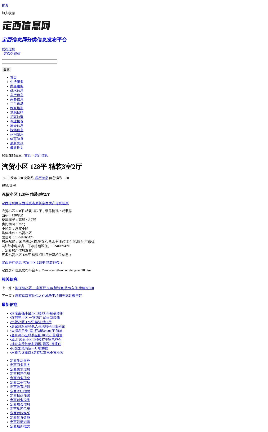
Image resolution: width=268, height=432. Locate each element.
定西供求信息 (20, 369)
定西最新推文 (20, 426)
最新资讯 (16, 143)
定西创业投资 (20, 400)
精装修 (67, 211)
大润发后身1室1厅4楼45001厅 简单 (36, 331)
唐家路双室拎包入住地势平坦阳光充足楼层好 (48, 295)
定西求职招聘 (20, 391)
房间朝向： (10, 224)
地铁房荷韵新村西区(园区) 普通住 (35, 344)
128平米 (17, 215)
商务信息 (16, 99)
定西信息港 (26, 203)
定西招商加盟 (20, 395)
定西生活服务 (20, 360)
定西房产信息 (12, 262)
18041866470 (24, 237)
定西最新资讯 (20, 422)
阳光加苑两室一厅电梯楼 (29, 348)
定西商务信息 (20, 378)
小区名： (8, 228)
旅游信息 (16, 130)
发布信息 (8, 49)
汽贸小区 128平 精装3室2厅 (43, 262)
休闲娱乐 (16, 134)
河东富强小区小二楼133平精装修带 (36, 313)
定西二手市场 (20, 382)
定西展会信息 (20, 404)
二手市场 (16, 103)
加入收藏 (8, 13)
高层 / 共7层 (27, 219)
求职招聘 (16, 112)
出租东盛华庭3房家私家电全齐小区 (36, 352)
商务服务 (16, 86)
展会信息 (16, 125)
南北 (21, 224)
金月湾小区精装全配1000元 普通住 (36, 335)
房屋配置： (10, 241)
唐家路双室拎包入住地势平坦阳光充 (37, 326)
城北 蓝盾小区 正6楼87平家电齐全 (36, 339)
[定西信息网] (28, 30)
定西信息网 (10, 203)
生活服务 (16, 82)
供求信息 (16, 90)
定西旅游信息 (20, 408)
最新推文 (16, 147)
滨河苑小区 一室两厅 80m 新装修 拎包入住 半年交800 (54, 288)
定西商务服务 (20, 365)
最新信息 (10, 304)
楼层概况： (10, 219)
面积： (7, 215)
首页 (5, 5)
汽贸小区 (21, 228)
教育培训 (16, 108)
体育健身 (16, 139)
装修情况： (53, 211)
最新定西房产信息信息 (52, 203)
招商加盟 (16, 117)
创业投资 (16, 121)
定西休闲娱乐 (20, 413)
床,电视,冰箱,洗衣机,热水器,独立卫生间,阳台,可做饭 (56, 241)
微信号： (8, 237)
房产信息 (16, 95)
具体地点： (10, 233)
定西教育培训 (20, 387)
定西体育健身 (20, 417)
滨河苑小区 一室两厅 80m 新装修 (35, 317)
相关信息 (10, 279)
